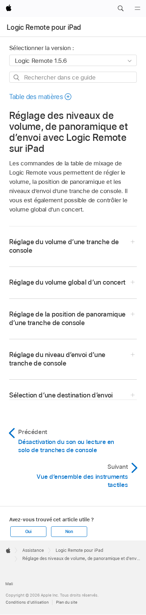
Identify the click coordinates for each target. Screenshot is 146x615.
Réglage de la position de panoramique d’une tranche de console (67, 318)
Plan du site (66, 602)
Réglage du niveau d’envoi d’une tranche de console (57, 359)
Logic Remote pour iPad (44, 27)
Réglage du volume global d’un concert (67, 282)
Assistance (33, 550)
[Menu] (137, 8)
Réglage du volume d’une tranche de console (64, 246)
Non (69, 531)
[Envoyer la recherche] (17, 77)
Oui (28, 531)
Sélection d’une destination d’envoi (61, 395)
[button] (120, 8)
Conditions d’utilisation (27, 602)
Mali (9, 583)
